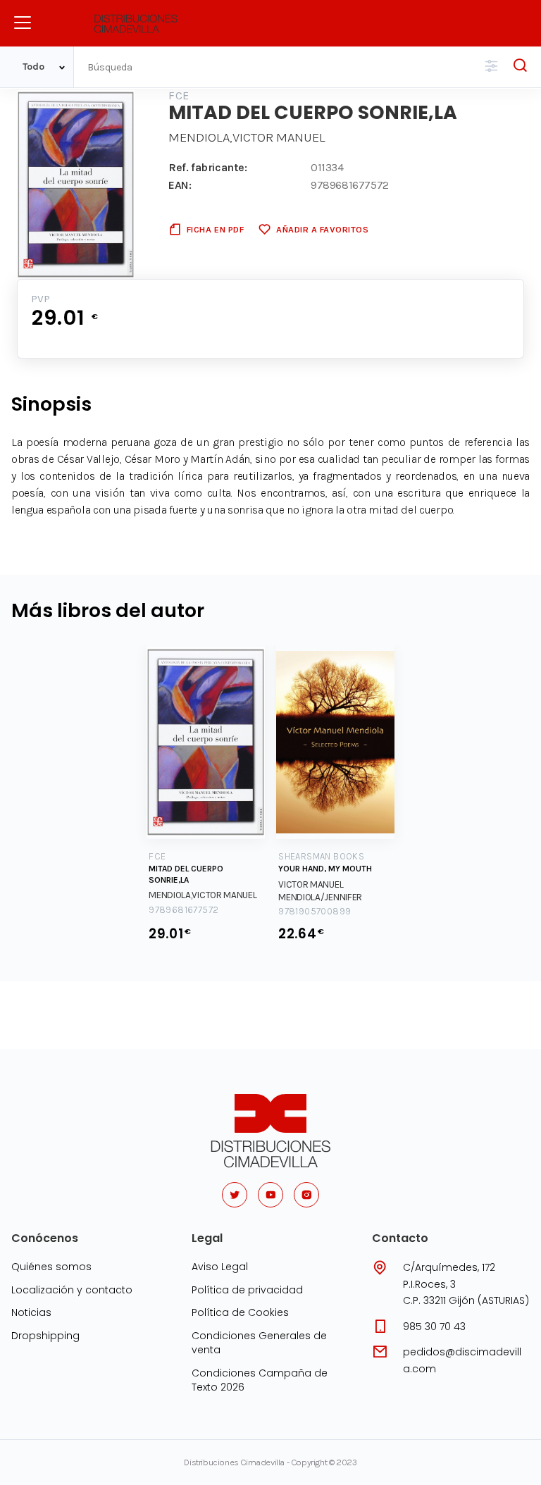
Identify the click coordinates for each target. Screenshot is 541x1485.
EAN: (179, 185)
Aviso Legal (220, 1267)
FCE (178, 95)
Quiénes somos (51, 1267)
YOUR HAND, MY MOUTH (325, 869)
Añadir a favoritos (322, 229)
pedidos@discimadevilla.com (462, 1360)
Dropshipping (45, 1336)
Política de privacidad (247, 1290)
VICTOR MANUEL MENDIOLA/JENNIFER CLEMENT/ (320, 897)
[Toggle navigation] (22, 22)
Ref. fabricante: (207, 167)
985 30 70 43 (434, 1326)
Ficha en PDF (215, 229)
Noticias (31, 1312)
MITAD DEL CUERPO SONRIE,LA (186, 874)
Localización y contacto (71, 1290)
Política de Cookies (240, 1312)
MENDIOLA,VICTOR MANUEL (246, 137)
